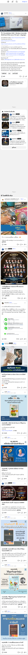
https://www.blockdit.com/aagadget (15, 53)
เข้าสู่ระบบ (24, 1)
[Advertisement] (14, 7)
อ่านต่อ (6, 383)
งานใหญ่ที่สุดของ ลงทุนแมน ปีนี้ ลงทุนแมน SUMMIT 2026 (12, 287)
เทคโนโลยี (15, 73)
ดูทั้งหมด (14, 147)
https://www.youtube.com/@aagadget (15, 55)
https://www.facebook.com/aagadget (16, 51)
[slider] (12, 30)
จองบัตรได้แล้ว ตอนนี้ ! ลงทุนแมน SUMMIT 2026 (13, 503)
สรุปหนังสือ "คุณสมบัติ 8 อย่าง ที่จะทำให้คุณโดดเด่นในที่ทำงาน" (13, 549)
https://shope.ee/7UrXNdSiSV (8, 40)
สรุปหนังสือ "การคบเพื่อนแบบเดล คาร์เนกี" (13, 642)
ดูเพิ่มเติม (4, 242)
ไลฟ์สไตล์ (4, 73)
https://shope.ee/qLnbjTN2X (18, 37)
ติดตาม (10, 12)
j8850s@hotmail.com (20, 59)
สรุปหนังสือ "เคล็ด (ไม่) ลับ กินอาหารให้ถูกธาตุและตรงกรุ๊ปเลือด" (14, 423)
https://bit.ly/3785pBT (7, 430)
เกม (9, 73)
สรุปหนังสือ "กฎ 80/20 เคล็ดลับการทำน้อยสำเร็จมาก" (12, 469)
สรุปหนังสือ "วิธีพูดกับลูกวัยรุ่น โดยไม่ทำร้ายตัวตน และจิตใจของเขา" (14, 597)
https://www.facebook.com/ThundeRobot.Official (13, 44)
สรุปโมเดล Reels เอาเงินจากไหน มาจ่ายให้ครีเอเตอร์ (13, 375)
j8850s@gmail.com (9, 59)
